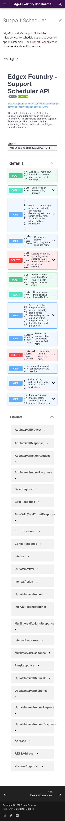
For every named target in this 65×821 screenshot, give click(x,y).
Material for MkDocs (24, 809)
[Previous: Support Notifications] (5, 793)
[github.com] (5, 815)
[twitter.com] (11, 815)
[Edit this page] (60, 20)
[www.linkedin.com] (17, 815)
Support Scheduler (41, 42)
